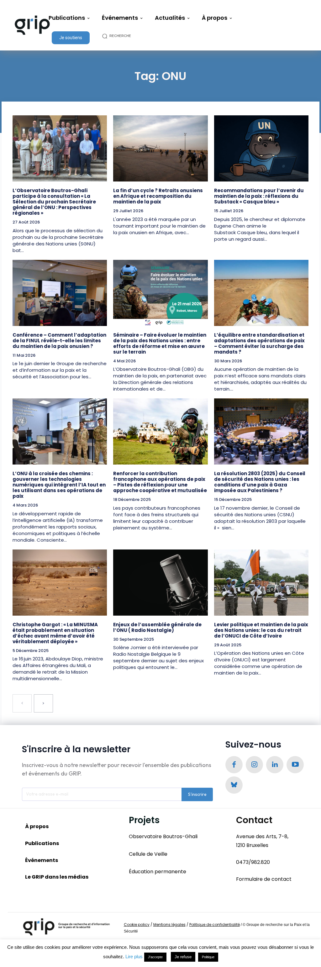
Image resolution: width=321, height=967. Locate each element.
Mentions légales (169, 924)
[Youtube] (295, 764)
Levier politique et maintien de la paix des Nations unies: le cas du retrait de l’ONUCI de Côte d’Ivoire (261, 630)
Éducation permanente (157, 871)
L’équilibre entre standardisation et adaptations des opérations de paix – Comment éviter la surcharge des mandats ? (259, 343)
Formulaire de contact (264, 879)
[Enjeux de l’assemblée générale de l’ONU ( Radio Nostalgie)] (160, 582)
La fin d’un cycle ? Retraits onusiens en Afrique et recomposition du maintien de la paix (158, 196)
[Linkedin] (274, 764)
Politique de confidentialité (214, 924)
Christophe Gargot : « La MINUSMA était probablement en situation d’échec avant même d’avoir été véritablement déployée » (55, 633)
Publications (42, 843)
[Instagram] (254, 764)
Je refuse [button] (183, 956)
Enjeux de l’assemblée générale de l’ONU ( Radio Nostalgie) (157, 627)
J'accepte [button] (155, 957)
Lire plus (134, 956)
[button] (119, 35)
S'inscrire (197, 794)
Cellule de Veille (148, 854)
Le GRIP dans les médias (56, 876)
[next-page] (43, 703)
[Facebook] (234, 764)
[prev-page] (22, 703)
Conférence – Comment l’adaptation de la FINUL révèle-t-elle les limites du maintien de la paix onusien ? (59, 340)
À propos (37, 826)
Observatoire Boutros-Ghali (163, 836)
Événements (41, 860)
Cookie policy (137, 924)
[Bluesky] (234, 785)
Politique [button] (208, 957)
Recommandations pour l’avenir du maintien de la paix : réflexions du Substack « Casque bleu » (259, 196)
